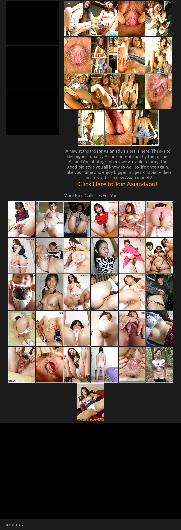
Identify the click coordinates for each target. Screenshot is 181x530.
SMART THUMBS (97, 420)
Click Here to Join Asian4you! (118, 183)
